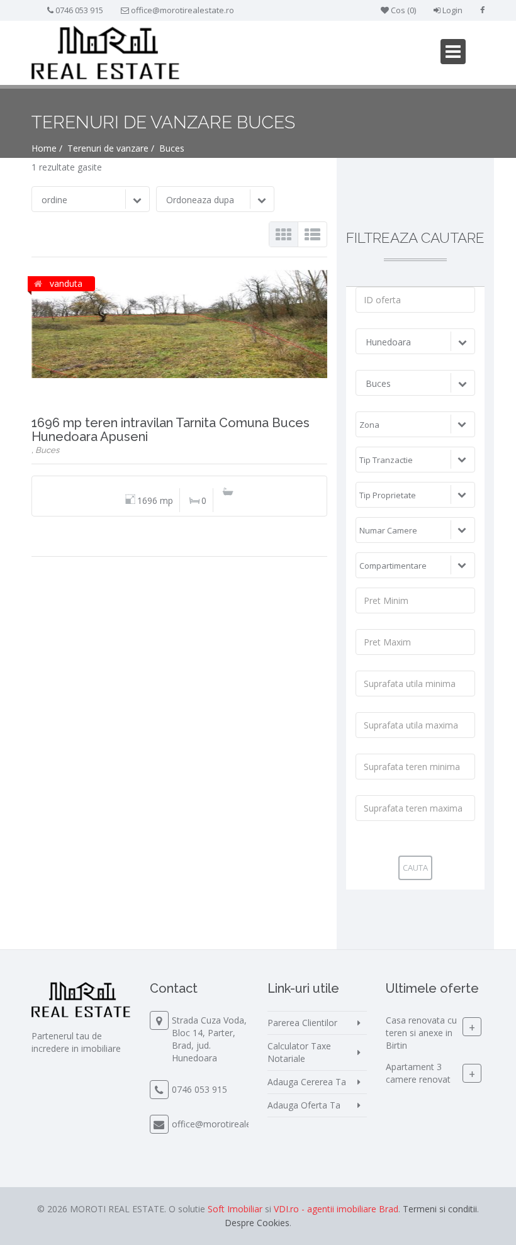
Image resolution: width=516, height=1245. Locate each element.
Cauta (415, 867)
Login (451, 10)
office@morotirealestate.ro (182, 10)
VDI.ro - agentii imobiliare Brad (336, 1209)
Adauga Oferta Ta (303, 1105)
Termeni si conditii (440, 1209)
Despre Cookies (257, 1223)
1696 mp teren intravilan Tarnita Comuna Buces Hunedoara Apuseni (170, 429)
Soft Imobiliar (235, 1209)
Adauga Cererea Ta (306, 1082)
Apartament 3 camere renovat (418, 1073)
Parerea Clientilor (302, 1023)
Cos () (402, 10)
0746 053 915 (79, 10)
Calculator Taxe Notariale (299, 1052)
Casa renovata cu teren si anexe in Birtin (421, 1032)
